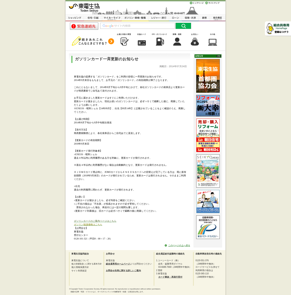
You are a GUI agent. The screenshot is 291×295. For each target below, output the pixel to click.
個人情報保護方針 (80, 267)
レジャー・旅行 (159, 17)
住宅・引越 (93, 17)
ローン (175, 17)
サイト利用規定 (79, 270)
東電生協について (80, 260)
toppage (197, 3)
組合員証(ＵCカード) (217, 17)
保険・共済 (190, 17)
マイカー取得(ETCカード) (112, 17)
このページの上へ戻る (179, 245)
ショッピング (75, 17)
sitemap (212, 3)
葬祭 (204, 17)
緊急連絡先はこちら (84, 26)
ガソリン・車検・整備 (135, 17)
